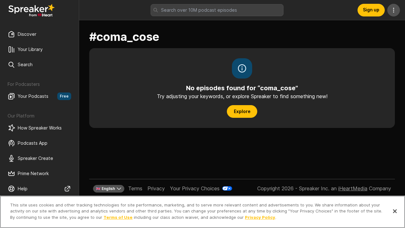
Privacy (156, 188)
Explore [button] (242, 111)
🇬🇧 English (105, 188)
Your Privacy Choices (195, 188)
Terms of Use (118, 217)
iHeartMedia (352, 188)
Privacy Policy (260, 217)
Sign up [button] (371, 9)
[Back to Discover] (31, 10)
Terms (135, 188)
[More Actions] (393, 10)
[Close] (395, 211)
